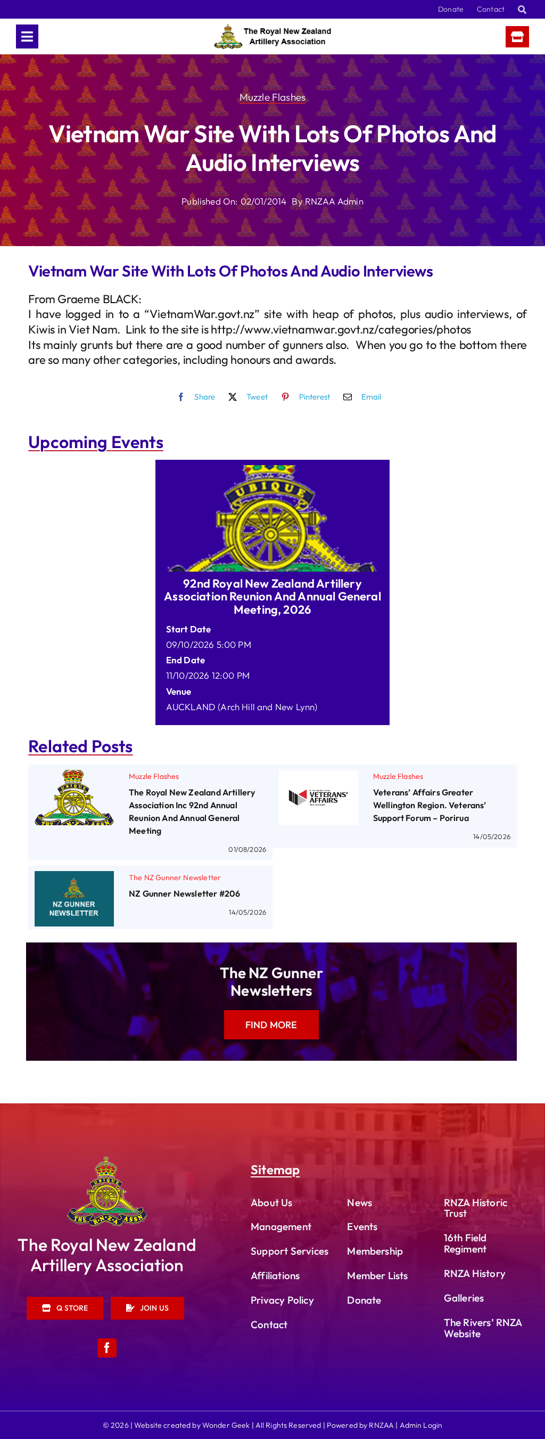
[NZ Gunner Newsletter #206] (74, 878)
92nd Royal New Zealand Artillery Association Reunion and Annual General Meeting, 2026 (272, 596)
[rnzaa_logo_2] (107, 1161)
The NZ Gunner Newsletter (175, 877)
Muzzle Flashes (272, 97)
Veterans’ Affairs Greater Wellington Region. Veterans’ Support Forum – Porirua (429, 805)
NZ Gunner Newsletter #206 (184, 893)
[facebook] (107, 1347)
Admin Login (421, 1425)
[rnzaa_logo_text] (272, 28)
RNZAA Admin (334, 201)
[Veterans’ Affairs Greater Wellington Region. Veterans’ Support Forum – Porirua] (318, 777)
